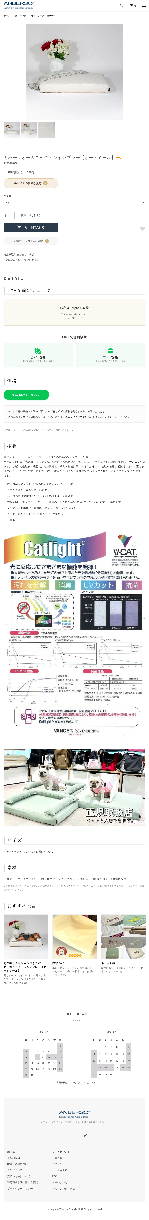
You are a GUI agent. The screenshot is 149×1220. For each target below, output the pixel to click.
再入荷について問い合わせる (28, 241)
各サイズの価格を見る (27, 183)
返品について (15, 1170)
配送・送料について (18, 1164)
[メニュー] (143, 5)
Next (117, 72)
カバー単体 (20, 15)
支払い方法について (18, 1176)
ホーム (7, 15)
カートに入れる (34, 227)
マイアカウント (61, 1151)
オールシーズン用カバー (43, 15)
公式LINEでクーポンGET (26, 395)
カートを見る (59, 1170)
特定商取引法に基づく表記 (19, 254)
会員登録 (57, 1157)
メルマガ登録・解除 (63, 1188)
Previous (32, 72)
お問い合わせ (59, 1182)
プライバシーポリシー (20, 1188)
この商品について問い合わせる (21, 259)
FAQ (54, 1176)
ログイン (57, 1164)
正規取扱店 (13, 1157)
